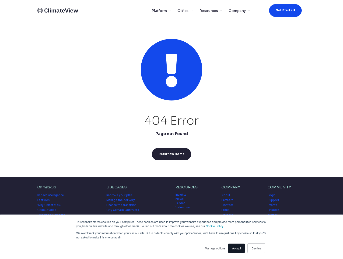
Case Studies (46, 210)
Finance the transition (121, 205)
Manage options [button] (215, 248)
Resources (209, 10)
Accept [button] (236, 248)
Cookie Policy (214, 226)
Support (273, 200)
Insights (180, 194)
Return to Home (172, 154)
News (179, 199)
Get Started (285, 10)
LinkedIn (273, 210)
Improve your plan (119, 195)
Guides (180, 203)
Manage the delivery (120, 200)
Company (237, 10)
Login (271, 195)
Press (225, 210)
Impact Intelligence (50, 195)
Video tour (183, 207)
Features (43, 200)
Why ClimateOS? (49, 205)
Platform (159, 10)
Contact (227, 205)
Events (272, 205)
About (225, 195)
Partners (227, 200)
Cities (183, 10)
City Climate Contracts (122, 210)
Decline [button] (256, 248)
